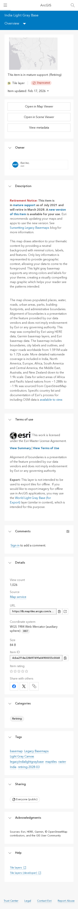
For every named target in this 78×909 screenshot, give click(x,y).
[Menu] (5, 5)
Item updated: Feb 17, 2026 (27, 91)
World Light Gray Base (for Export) (30, 500)
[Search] (72, 5)
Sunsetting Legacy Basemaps (29, 227)
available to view (51, 399)
